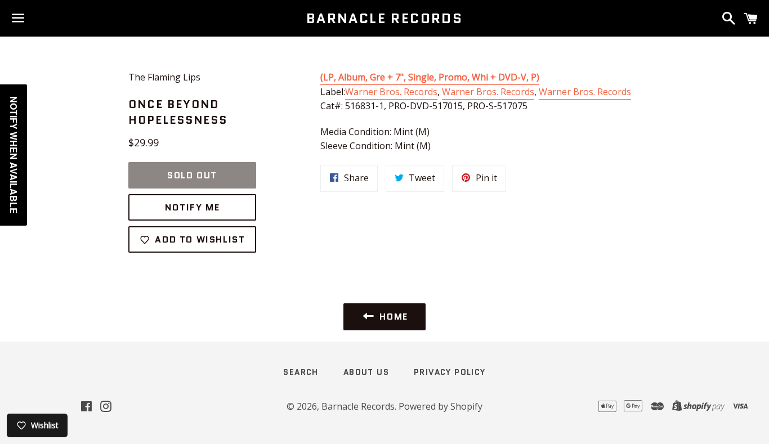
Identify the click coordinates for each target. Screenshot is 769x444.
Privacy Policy (450, 372)
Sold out (192, 175)
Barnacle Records (384, 18)
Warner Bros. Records (391, 92)
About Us (366, 372)
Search (300, 372)
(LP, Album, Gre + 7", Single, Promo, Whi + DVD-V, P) (429, 77)
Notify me (192, 207)
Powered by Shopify (440, 406)
